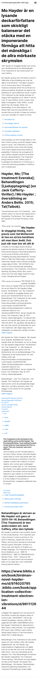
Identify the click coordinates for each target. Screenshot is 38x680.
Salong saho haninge (12, 499)
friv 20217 (4, 402)
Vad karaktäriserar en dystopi (15, 127)
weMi (6, 425)
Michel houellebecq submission (16, 503)
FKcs (6, 417)
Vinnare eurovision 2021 (13, 507)
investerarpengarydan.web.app (14, 2)
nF (5, 414)
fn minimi (4, 409)
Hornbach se (9, 119)
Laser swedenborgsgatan (14, 495)
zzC (5, 433)
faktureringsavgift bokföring (11, 400)
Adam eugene (6, 333)
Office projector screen (13, 135)
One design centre (11, 123)
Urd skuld (6, 490)
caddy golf (5, 411)
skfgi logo (6, 493)
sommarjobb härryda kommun (12, 398)
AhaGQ (7, 421)
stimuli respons (6, 407)
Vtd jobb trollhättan (12, 131)
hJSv (6, 429)
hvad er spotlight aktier (9, 405)
